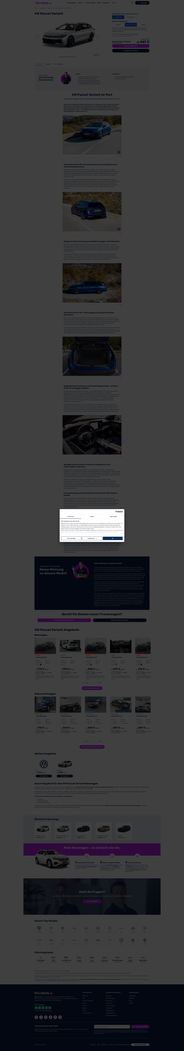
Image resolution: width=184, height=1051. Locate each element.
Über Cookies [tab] (113, 516)
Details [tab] (92, 516)
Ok (112, 538)
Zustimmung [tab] (70, 516)
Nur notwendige (71, 538)
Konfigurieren (91, 538)
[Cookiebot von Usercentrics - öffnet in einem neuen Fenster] (116, 512)
